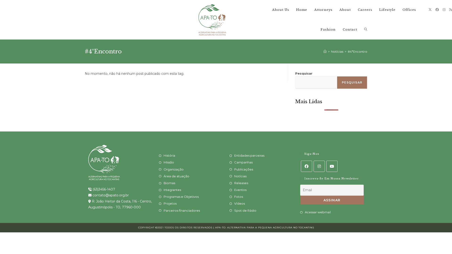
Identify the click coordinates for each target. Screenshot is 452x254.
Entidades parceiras (249, 155)
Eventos (240, 190)
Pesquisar (303, 73)
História (169, 155)
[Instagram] (444, 9)
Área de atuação (176, 176)
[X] (430, 9)
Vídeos (239, 203)
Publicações (243, 169)
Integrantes (172, 190)
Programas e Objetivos (181, 196)
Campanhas (243, 162)
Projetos (170, 203)
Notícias (240, 176)
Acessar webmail (318, 212)
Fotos (238, 196)
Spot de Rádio (245, 210)
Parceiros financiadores (182, 210)
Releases (241, 183)
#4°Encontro (357, 51)
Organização (174, 169)
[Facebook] (437, 9)
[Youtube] (332, 166)
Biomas (169, 183)
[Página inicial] (325, 51)
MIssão (169, 162)
